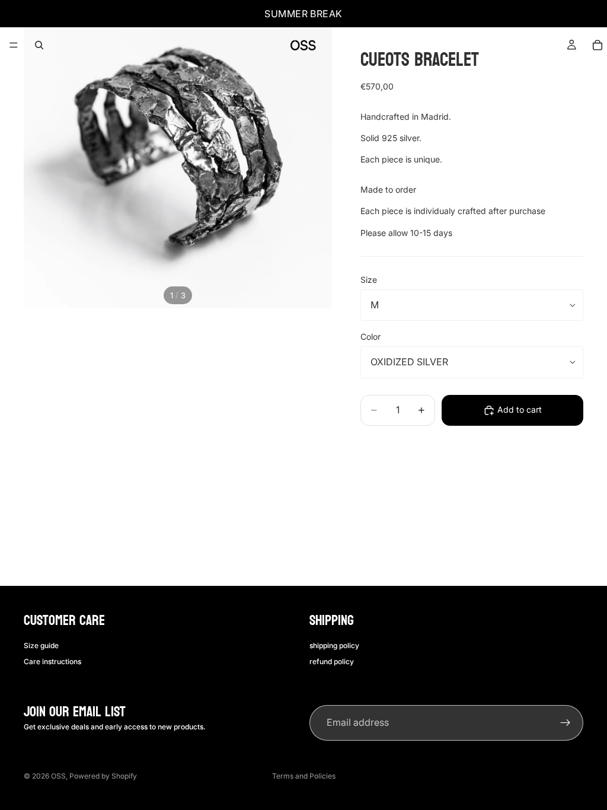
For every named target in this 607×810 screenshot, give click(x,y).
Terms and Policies (304, 775)
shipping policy (334, 645)
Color (370, 336)
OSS (58, 775)
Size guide (41, 645)
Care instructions (52, 660)
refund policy (331, 660)
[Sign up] (565, 722)
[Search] (39, 45)
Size (368, 280)
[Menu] (13, 45)
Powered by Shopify (103, 775)
